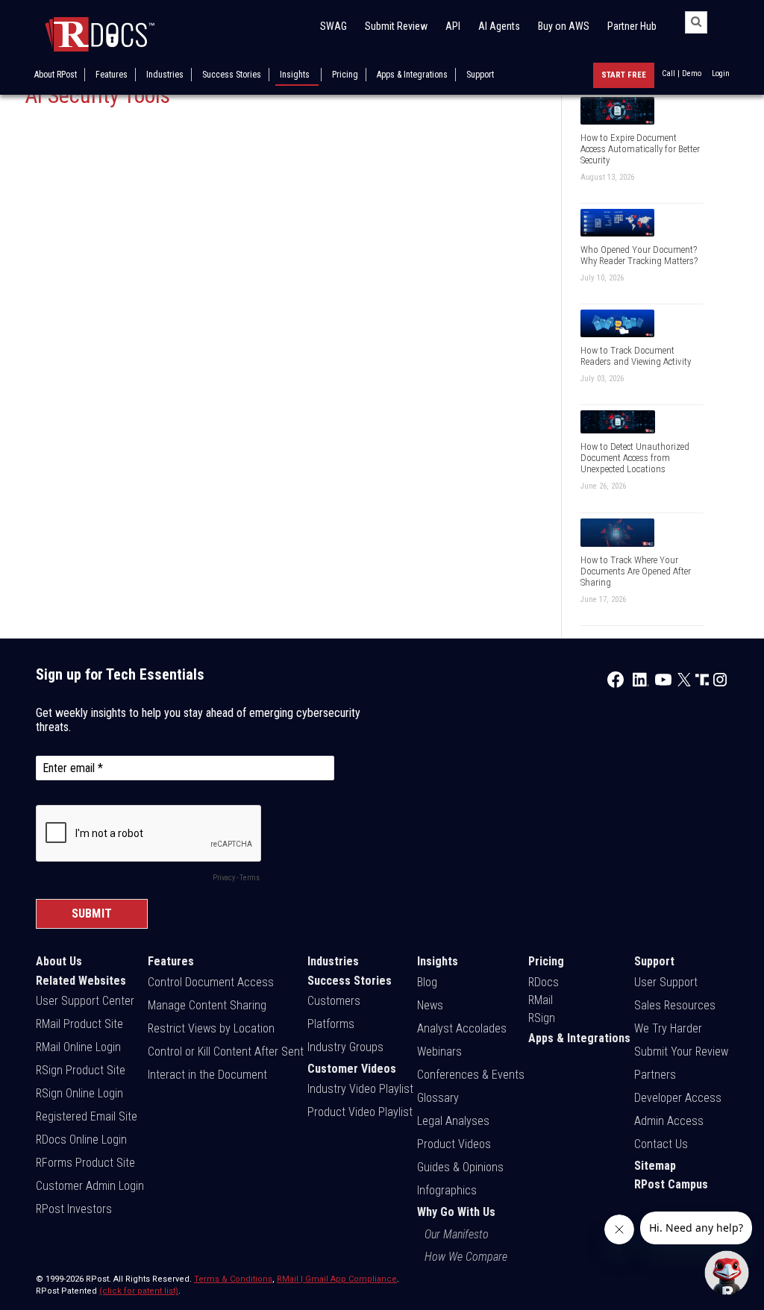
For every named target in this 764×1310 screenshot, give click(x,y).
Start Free (623, 75)
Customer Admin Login (90, 1186)
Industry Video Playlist (360, 1089)
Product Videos (454, 1144)
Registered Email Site (86, 1116)
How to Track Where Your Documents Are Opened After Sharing (635, 571)
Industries (165, 74)
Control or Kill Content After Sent (226, 1051)
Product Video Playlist (360, 1112)
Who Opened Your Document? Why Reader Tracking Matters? (639, 255)
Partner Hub (632, 26)
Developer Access (677, 1098)
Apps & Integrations (412, 74)
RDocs (543, 982)
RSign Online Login (79, 1093)
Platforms (330, 1024)
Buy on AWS (563, 26)
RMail (540, 1000)
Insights (295, 74)
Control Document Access (211, 982)
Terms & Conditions (233, 1279)
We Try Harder (668, 1028)
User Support (666, 982)
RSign (541, 1018)
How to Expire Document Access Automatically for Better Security (640, 149)
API (452, 26)
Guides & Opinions (460, 1167)
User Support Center (85, 1001)
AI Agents (499, 26)
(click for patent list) (138, 1291)
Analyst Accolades (462, 1028)
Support (480, 74)
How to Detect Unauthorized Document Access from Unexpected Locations (634, 457)
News (430, 1005)
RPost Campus (671, 1184)
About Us (59, 961)
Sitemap (655, 1166)
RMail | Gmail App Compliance (337, 1279)
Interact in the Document (207, 1075)
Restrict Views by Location (211, 1028)
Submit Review (396, 26)
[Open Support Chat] (726, 1272)
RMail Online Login (78, 1047)
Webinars (439, 1051)
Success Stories (231, 74)
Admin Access (669, 1121)
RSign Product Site (80, 1070)
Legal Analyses (453, 1121)
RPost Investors (74, 1209)
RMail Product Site (79, 1024)
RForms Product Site (85, 1163)
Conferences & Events (471, 1075)
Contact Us (661, 1144)
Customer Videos (351, 1069)
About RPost (55, 74)
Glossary (438, 1098)
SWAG (333, 26)
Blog (427, 982)
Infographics (447, 1190)
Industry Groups (345, 1047)
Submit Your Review (681, 1051)
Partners (655, 1075)
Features (112, 74)
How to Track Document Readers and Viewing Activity (635, 356)
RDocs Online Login (81, 1139)
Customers (333, 1001)
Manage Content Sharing (207, 1005)
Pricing (345, 74)
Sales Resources (675, 1005)
